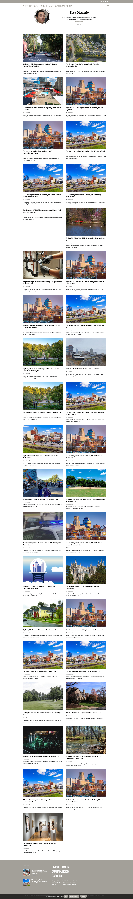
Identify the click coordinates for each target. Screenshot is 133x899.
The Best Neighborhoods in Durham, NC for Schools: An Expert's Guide (85, 413)
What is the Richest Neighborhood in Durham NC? (83, 713)
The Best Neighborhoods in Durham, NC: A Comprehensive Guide (37, 152)
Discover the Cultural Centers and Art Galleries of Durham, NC (40, 844)
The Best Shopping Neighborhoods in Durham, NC (83, 671)
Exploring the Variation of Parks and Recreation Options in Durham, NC (85, 500)
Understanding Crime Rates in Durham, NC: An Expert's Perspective (42, 544)
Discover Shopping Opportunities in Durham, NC (39, 671)
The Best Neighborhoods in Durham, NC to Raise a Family (85, 151)
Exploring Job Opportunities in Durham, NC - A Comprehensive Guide (39, 588)
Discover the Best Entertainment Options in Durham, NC (42, 412)
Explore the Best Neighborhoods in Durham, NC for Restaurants (40, 457)
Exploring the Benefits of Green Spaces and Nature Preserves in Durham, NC (83, 757)
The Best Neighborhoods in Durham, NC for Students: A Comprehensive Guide (42, 196)
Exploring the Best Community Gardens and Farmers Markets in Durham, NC (41, 370)
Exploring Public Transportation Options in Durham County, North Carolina (40, 65)
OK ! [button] (65, 896)
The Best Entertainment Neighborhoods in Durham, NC (85, 630)
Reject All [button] (83, 896)
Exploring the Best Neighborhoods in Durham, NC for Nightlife (84, 109)
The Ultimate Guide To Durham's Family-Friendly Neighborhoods (82, 65)
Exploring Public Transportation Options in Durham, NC (85, 369)
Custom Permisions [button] (74, 896)
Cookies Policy (59, 896)
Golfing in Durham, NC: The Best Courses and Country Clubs (41, 714)
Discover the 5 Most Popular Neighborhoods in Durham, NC (85, 326)
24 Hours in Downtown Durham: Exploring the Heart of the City (42, 109)
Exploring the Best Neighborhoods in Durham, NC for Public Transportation (41, 326)
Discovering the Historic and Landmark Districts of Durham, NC (84, 588)
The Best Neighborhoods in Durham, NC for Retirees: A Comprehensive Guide (85, 544)
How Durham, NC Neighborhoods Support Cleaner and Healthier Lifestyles (42, 211)
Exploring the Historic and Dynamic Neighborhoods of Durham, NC (85, 283)
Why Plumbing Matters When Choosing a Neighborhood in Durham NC (42, 283)
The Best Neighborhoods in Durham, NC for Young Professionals (83, 196)
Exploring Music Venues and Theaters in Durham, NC (41, 756)
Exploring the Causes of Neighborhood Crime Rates (40, 630)
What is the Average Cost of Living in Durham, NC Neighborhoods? (40, 801)
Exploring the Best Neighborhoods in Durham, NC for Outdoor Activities (84, 801)
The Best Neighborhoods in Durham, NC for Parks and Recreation (84, 457)
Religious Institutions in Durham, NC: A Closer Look (40, 499)
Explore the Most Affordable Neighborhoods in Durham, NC (85, 239)
